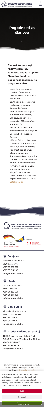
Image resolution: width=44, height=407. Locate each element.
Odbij (22, 391)
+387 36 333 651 (10, 292)
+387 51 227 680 (10, 317)
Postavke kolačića (27, 370)
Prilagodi (22, 397)
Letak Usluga (16, 182)
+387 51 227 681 (10, 321)
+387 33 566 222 (10, 267)
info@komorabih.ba (13, 273)
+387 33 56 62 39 (11, 345)
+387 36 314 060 (10, 295)
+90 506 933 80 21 (11, 342)
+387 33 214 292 (10, 270)
